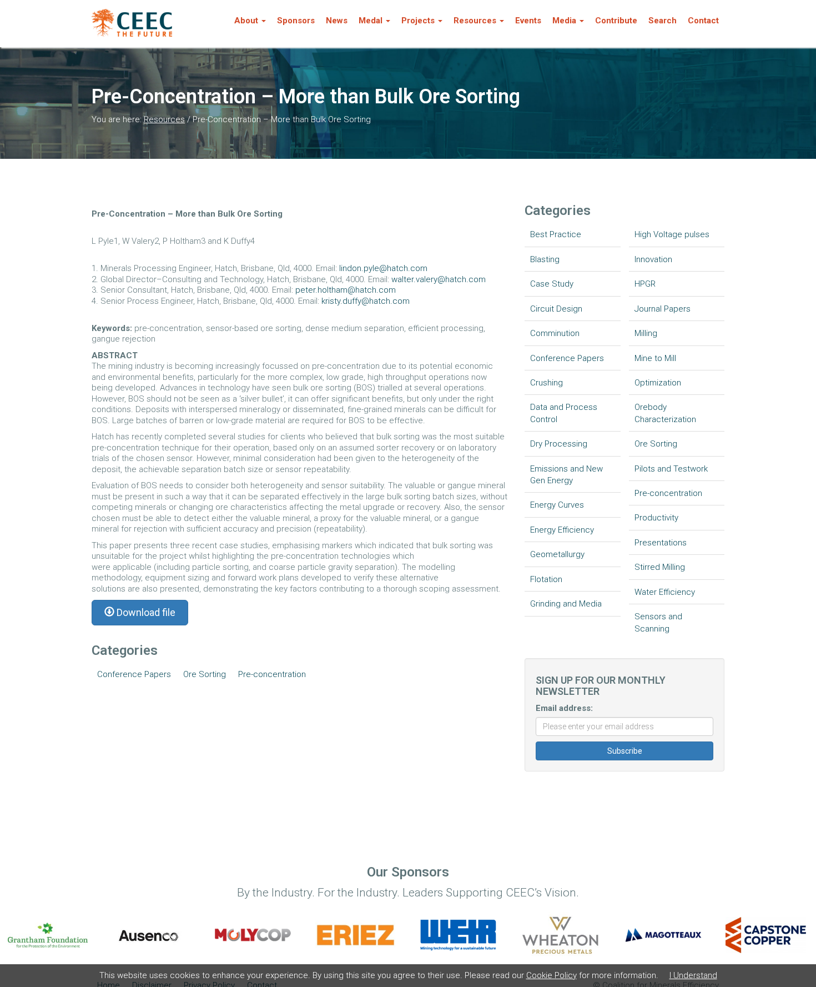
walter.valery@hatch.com (438, 279)
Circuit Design (556, 309)
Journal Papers (662, 309)
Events (528, 21)
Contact (703, 21)
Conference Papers (134, 674)
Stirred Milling (659, 567)
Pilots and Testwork (671, 469)
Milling (645, 333)
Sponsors (296, 21)
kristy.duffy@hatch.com (365, 301)
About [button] (246, 21)
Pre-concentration (272, 674)
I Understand (693, 975)
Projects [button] (418, 21)
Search (662, 21)
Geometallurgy (557, 554)
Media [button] (564, 21)
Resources (164, 119)
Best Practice (555, 234)
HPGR (645, 284)
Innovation (653, 259)
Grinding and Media (566, 604)
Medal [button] (370, 21)
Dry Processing (558, 444)
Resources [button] (475, 21)
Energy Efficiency (562, 530)
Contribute (616, 21)
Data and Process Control (563, 413)
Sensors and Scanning (658, 622)
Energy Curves (557, 505)
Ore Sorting (204, 674)
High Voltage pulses (671, 234)
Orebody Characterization (665, 413)
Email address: (564, 708)
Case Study (551, 284)
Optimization (657, 383)
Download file (144, 612)
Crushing (546, 383)
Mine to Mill (655, 358)
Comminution (555, 333)
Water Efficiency (664, 592)
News (336, 21)
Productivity (656, 518)
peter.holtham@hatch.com (345, 290)
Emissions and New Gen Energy (566, 474)
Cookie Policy (551, 975)
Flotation (546, 579)
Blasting (545, 259)
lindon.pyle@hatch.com (383, 268)
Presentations (660, 543)
